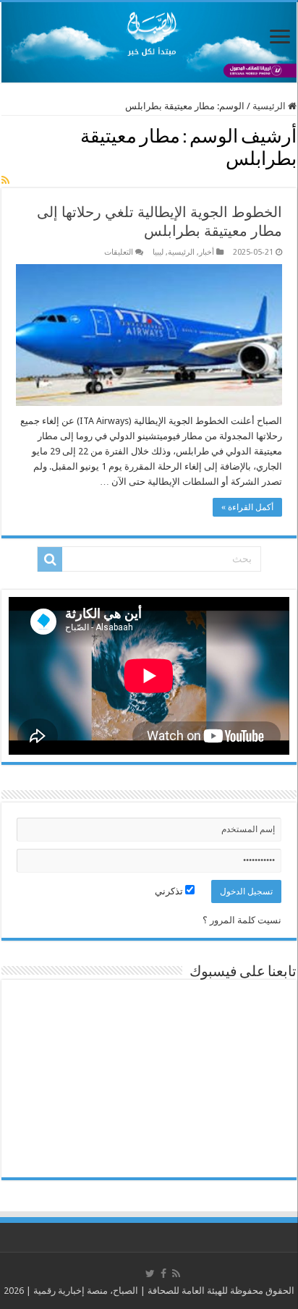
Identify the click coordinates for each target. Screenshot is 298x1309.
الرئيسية (270, 106)
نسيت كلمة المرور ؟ (242, 920)
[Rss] (176, 1273)
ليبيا (158, 252)
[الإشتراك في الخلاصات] (5, 180)
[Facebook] (163, 1273)
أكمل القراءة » (247, 507)
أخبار (206, 252)
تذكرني (170, 891)
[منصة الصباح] (149, 42)
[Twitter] (150, 1273)
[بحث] (50, 559)
